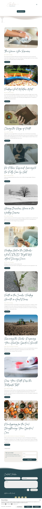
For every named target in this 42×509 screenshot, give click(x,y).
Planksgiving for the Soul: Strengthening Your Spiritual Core (18, 429)
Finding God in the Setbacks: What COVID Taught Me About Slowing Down (18, 255)
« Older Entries (7, 448)
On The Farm (15, 346)
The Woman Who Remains (17, 52)
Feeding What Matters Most (18, 89)
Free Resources (21, 11)
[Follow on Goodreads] (19, 497)
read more (7, 61)
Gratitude (12, 436)
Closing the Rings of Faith (17, 129)
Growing (10, 54)
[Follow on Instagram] (25, 497)
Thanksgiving (22, 436)
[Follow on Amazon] (22, 497)
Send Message (34, 489)
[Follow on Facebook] (16, 497)
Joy (18, 436)
